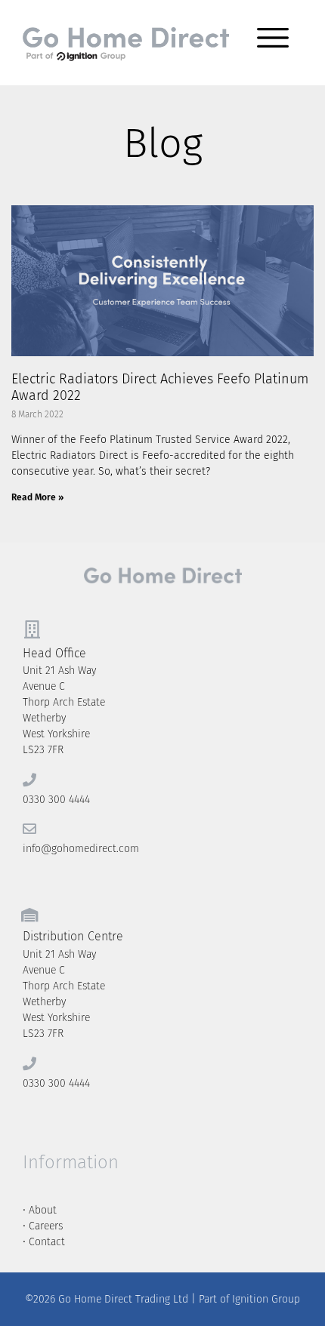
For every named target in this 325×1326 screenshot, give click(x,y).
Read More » (37, 497)
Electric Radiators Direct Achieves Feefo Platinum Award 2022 (159, 387)
